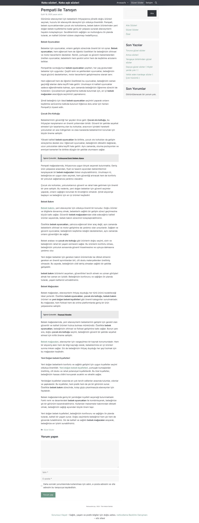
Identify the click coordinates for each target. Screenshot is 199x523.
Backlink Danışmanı (138, 515)
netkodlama (122, 515)
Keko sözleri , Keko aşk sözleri (60, 2)
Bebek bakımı (47, 208)
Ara (152, 13)
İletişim (149, 2)
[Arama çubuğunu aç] (156, 2)
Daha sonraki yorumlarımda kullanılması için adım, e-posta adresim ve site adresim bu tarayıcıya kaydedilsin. (79, 486)
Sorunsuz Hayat (59, 515)
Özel (128, 34)
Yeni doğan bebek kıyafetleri (73, 368)
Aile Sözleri (131, 25)
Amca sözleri (132, 55)
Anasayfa (121, 2)
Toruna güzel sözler (135, 50)
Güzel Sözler (137, 2)
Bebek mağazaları (50, 341)
